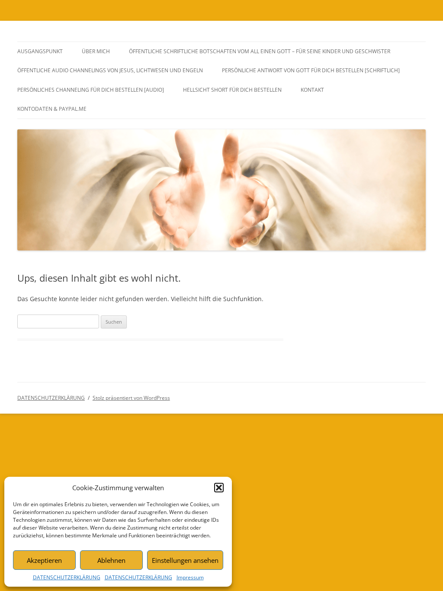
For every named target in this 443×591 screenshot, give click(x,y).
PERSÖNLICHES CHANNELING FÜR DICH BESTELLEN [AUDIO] (90, 89)
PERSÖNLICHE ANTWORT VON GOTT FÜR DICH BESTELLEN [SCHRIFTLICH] (311, 70)
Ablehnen (111, 560)
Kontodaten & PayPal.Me (52, 108)
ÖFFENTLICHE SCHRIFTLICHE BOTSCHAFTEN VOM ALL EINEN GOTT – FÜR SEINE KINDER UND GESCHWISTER (259, 51)
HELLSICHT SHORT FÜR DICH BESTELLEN (232, 89)
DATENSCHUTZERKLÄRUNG (66, 577)
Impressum (190, 577)
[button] (219, 487)
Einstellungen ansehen (185, 560)
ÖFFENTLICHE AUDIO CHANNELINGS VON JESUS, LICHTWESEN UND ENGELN (110, 70)
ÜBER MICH (96, 51)
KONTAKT (312, 89)
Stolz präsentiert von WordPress (131, 397)
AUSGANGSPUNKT (40, 51)
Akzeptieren (44, 560)
